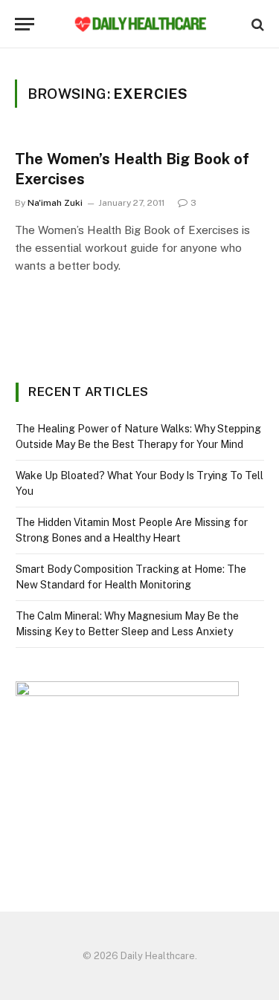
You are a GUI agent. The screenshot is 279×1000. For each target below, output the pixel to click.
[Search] (256, 24)
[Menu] (24, 24)
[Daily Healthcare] (140, 24)
